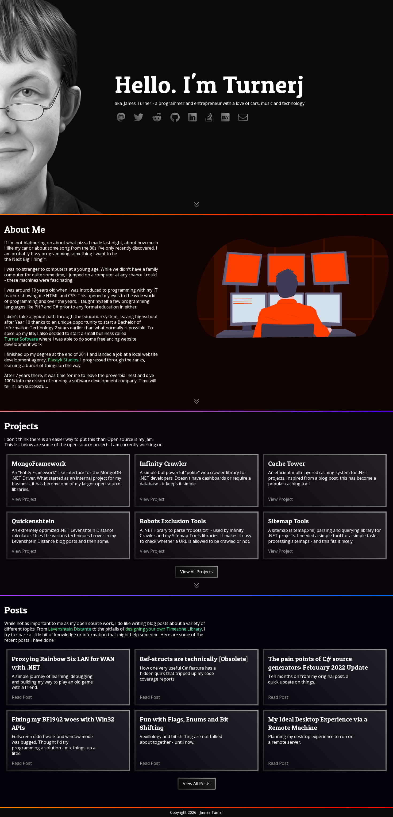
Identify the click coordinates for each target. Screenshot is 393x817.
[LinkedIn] (192, 117)
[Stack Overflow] (209, 117)
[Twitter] (139, 117)
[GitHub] (175, 117)
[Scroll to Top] (384, 808)
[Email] (243, 117)
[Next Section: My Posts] (196, 585)
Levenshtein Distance (69, 629)
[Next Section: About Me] (196, 204)
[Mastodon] (121, 117)
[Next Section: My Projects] (196, 401)
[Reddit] (157, 117)
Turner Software (21, 339)
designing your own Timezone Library (163, 629)
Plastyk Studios (63, 360)
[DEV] (225, 117)
